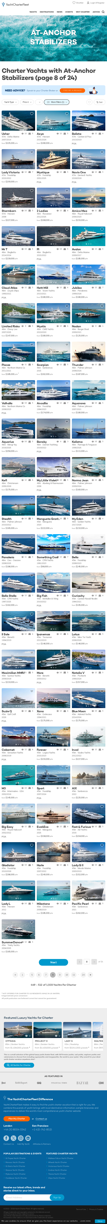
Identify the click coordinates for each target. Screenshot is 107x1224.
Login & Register (97, 3)
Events (69, 12)
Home (6, 18)
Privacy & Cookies (96, 1209)
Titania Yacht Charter (57, 1174)
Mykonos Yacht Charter (15, 1174)
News (59, 12)
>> (90, 975)
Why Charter (83, 12)
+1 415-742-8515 (42, 1129)
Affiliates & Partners (42, 1144)
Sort (101, 102)
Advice (96, 12)
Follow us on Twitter (13, 1138)
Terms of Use (81, 1209)
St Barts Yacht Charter (15, 1166)
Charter (14, 18)
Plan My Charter (16, 1118)
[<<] (15, 975)
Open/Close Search (103, 12)
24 (83, 974)
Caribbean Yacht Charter (16, 1178)
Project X (41, 1041)
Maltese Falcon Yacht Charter (60, 1158)
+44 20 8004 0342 (14, 1129)
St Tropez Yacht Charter (16, 1158)
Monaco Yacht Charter (15, 1162)
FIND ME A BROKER (72, 90)
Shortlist (79, 3)
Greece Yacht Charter (15, 1170)
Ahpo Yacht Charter (56, 1178)
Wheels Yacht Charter (57, 1162)
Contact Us (8, 1144)
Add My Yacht (23, 1144)
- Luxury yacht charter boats (15, 5)
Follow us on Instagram (21, 1138)
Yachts (33, 12)
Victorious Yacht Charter (58, 1166)
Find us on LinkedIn (28, 1138)
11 (73, 974)
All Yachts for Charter (20, 1065)
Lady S (69, 1041)
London (7, 1125)
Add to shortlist (32, 114)
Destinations (47, 12)
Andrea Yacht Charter (57, 1170)
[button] (66, 120)
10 (66, 974)
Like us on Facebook (6, 1138)
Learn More (85, 1221)
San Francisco (40, 1125)
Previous (79, 962)
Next (53, 962)
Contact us (41, 1118)
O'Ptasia (10, 1041)
